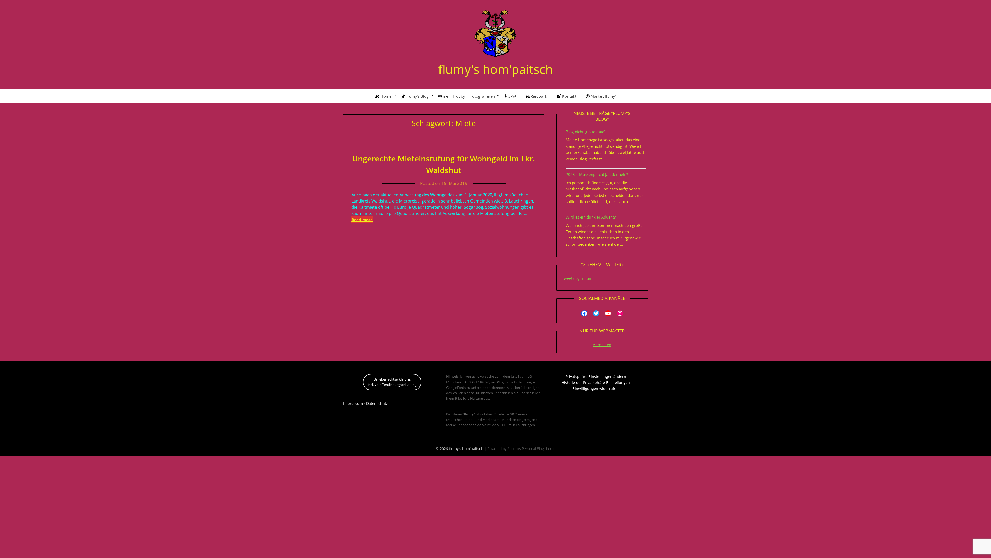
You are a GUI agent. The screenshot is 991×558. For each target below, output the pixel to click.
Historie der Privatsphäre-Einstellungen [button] (596, 382)
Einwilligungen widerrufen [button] (596, 388)
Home (385, 96)
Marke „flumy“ (603, 96)
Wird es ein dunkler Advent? (591, 217)
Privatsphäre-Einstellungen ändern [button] (595, 376)
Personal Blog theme (538, 448)
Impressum (353, 403)
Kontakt (569, 96)
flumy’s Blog (418, 96)
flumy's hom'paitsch (495, 69)
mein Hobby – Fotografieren (469, 96)
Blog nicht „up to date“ (585, 131)
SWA (512, 96)
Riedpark (539, 96)
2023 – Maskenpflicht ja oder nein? (597, 174)
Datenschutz (377, 403)
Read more (362, 219)
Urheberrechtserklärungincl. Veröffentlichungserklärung (392, 382)
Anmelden (602, 344)
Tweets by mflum (577, 278)
